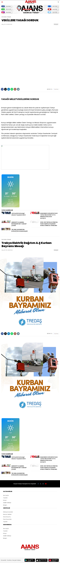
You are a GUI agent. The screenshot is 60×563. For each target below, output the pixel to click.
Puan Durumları (7, 519)
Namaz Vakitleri (7, 514)
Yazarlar (5, 498)
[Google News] (56, 89)
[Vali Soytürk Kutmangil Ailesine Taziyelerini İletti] (6, 213)
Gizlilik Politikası (7, 502)
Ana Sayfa (6, 495)
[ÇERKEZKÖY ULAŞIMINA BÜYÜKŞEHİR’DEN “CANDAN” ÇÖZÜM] (6, 222)
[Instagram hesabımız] (43, 484)
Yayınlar (5, 521)
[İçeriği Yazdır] (18, 89)
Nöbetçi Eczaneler (8, 512)
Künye (4, 500)
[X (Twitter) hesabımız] (40, 484)
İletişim (5, 505)
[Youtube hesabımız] (46, 484)
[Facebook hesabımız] (38, 484)
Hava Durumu (7, 517)
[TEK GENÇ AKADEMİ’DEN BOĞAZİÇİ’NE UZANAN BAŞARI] (6, 230)
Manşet (56, 24)
